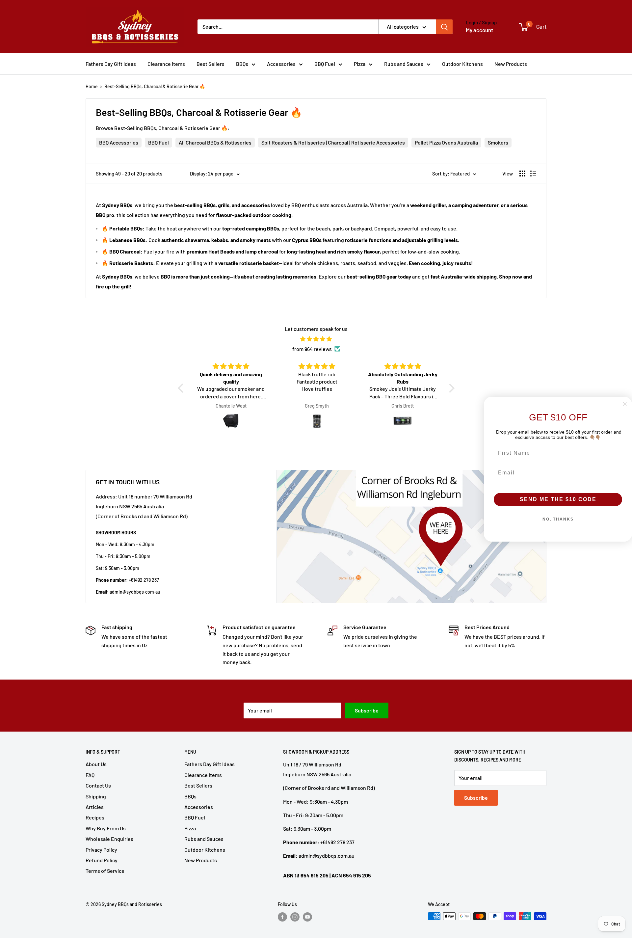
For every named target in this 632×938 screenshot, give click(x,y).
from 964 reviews (312, 349)
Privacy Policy (101, 849)
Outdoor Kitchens (462, 64)
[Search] (444, 26)
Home (92, 86)
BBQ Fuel (324, 64)
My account (479, 30)
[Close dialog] (625, 404)
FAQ (90, 775)
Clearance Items (166, 64)
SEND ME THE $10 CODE (558, 499)
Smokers (498, 142)
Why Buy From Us (106, 828)
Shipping (96, 796)
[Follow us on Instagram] (295, 917)
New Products (510, 64)
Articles (95, 807)
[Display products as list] (533, 173)
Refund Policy (102, 860)
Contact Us (98, 785)
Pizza (359, 64)
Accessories (281, 64)
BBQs (242, 64)
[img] (316, 339)
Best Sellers (210, 64)
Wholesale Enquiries (109, 839)
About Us (96, 764)
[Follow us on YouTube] (307, 917)
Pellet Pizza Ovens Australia (446, 142)
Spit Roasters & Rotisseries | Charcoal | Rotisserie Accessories (333, 142)
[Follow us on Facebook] (282, 917)
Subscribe (367, 710)
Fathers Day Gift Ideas (111, 64)
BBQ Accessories (118, 142)
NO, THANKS (558, 519)
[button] (182, 388)
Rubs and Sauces (403, 64)
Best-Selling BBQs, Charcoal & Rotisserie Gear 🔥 (154, 86)
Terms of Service (105, 871)
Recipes (95, 817)
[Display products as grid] (522, 173)
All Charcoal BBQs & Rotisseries (215, 142)
